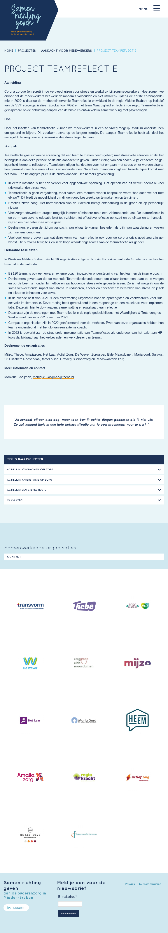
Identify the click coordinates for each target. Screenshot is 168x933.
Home (8, 50)
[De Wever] (30, 664)
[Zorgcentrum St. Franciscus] (84, 835)
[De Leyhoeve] (30, 835)
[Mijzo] (137, 664)
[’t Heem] (137, 721)
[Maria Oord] (84, 721)
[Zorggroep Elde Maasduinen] (84, 664)
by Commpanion (150, 883)
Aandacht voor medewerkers (66, 50)
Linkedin (18, 907)
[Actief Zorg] (137, 778)
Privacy (130, 883)
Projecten (27, 50)
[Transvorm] (30, 606)
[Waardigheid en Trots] (84, 778)
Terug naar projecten (25, 459)
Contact (14, 557)
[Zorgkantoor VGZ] (137, 606)
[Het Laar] (30, 721)
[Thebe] (84, 606)
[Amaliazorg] (30, 778)
